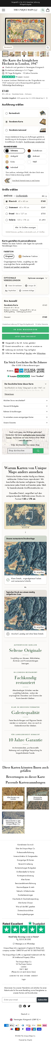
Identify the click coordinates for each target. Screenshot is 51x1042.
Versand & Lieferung (25, 864)
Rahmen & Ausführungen (12, 411)
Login (24, 979)
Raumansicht (8, 47)
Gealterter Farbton (30, 256)
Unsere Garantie (10, 423)
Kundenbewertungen (25, 895)
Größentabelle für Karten (25, 872)
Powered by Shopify (25, 1040)
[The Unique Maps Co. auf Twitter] (29, 1006)
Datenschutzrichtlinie (25, 910)
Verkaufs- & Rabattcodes (25, 891)
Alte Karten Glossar (25, 903)
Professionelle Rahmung (25, 852)
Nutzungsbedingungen (25, 914)
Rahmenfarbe (10, 147)
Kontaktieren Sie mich (26, 844)
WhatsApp (41, 353)
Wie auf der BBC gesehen (25, 906)
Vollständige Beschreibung (12, 85)
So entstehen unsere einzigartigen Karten (18, 417)
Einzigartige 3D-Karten (25, 860)
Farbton (9, 252)
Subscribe (42, 1000)
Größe (25, 196)
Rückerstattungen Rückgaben (25, 868)
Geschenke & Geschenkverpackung (25, 899)
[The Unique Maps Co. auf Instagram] (20, 1006)
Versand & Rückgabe (11, 406)
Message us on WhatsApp (25, 944)
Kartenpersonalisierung (25, 875)
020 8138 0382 (25, 939)
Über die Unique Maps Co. (25, 848)
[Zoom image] (48, 48)
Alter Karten (25, 879)
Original (9, 256)
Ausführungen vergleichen (34, 142)
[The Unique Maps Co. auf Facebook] (24, 1006)
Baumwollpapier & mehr (25, 887)
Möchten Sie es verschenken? (14, 400)
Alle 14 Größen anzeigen (25, 227)
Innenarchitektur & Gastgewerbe (25, 856)
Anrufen (29, 353)
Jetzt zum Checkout (25, 336)
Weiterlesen (9, 394)
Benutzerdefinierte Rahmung (25, 883)
